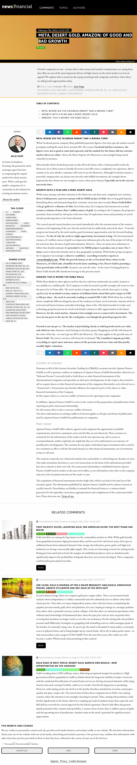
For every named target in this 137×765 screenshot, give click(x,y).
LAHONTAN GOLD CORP (15, 310)
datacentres (11, 223)
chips (26, 223)
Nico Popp (79, 86)
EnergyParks (11, 220)
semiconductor (13, 251)
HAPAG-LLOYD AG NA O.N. (16, 318)
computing (10, 218)
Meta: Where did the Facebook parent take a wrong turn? (77, 111)
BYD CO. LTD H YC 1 (13, 291)
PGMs (23, 231)
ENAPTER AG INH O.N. (14, 277)
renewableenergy (14, 229)
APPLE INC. (10, 302)
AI (6, 212)
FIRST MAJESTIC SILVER (15, 315)
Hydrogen (10, 231)
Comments (46, 7)
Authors (79, 7)
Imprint (54, 760)
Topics (63, 7)
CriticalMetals (12, 245)
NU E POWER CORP (13, 263)
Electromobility (13, 237)
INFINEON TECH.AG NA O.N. (17, 269)
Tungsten (10, 243)
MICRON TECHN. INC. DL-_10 (17, 307)
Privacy (63, 760)
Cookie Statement (77, 760)
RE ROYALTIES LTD (13, 274)
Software (10, 215)
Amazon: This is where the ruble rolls (65, 117)
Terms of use (68, 496)
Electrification (13, 240)
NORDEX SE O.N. (12, 280)
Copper (9, 234)
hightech (23, 248)
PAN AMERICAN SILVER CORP (17, 313)
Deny (115, 750)
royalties (10, 226)
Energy (16, 212)
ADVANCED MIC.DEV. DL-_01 (17, 266)
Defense (9, 248)
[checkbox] (2, 743)
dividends (25, 226)
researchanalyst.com (47, 259)
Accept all (22, 750)
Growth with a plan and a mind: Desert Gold (70, 114)
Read (41, 568)
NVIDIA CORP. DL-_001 (14, 271)
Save (68, 750)
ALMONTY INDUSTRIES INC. (17, 294)
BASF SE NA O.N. (12, 288)
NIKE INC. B (10, 321)
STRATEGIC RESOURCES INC (17, 304)
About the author (11, 199)
